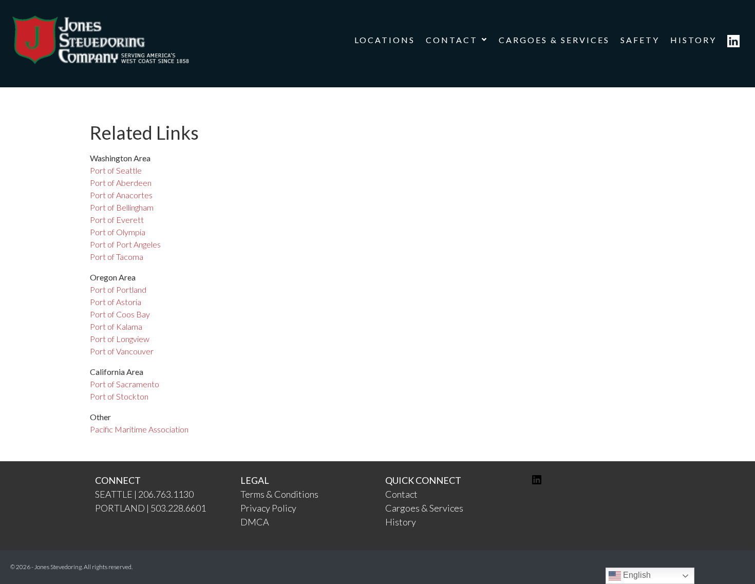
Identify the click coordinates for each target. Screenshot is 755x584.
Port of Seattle (116, 170)
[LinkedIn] (537, 482)
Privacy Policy (268, 508)
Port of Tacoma (116, 256)
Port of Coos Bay (120, 314)
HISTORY (693, 40)
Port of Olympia (117, 232)
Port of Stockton (119, 396)
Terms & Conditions (279, 494)
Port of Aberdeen (121, 182)
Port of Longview (119, 339)
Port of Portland (118, 289)
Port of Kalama (116, 326)
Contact (401, 494)
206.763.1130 (166, 494)
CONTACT (452, 40)
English (636, 575)
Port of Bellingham (122, 207)
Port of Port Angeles (125, 244)
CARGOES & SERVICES (554, 40)
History (400, 522)
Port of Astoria (115, 302)
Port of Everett (117, 219)
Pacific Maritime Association (139, 429)
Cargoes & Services (424, 508)
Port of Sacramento (124, 384)
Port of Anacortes (121, 195)
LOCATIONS (384, 40)
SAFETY (639, 40)
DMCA (254, 522)
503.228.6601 (178, 508)
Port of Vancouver (122, 351)
